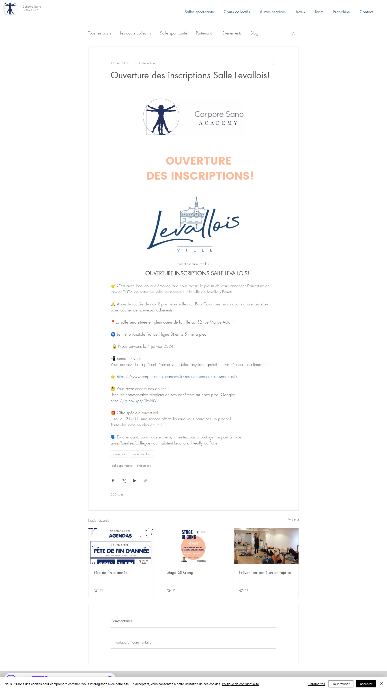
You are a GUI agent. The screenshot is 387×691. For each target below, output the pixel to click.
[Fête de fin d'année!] (120, 546)
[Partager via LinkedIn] (135, 481)
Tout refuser (341, 684)
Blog (254, 33)
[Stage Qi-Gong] (193, 546)
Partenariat (204, 33)
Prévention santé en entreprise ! (265, 575)
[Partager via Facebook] (113, 481)
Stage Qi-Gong (180, 572)
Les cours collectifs (135, 33)
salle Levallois (141, 454)
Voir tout (293, 519)
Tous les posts (99, 33)
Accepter (366, 684)
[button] (293, 33)
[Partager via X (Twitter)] (124, 481)
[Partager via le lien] (146, 481)
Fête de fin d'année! (111, 572)
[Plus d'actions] (273, 63)
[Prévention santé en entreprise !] (266, 546)
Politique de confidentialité (240, 684)
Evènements (232, 33)
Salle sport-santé (173, 33)
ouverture (119, 454)
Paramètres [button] (316, 684)
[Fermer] (381, 683)
